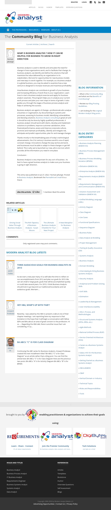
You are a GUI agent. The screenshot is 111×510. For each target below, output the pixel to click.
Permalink (50, 177)
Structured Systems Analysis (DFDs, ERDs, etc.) (90, 320)
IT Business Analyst (14, 477)
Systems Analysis (86, 255)
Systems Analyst (13, 488)
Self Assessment (64, 488)
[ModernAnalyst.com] (57, 436)
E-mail (58, 177)
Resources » (34, 30)
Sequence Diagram (87, 227)
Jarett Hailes (10, 272)
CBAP (82, 373)
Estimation (84, 296)
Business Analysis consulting (47, 118)
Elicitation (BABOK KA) (88, 166)
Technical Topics (86, 383)
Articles (32, 7)
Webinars (45, 30)
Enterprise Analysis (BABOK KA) (92, 171)
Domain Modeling (87, 266)
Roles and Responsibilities (90, 388)
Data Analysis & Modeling (90, 238)
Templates (59, 7)
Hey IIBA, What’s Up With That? (33, 305)
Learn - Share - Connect (22, 446)
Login (84, 2)
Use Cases (84, 217)
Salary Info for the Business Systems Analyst (90, 353)
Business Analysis (26, 177)
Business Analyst (13, 470)
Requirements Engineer (16, 481)
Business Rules (86, 232)
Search (51, 44)
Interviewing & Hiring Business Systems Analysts (91, 272)
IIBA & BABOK (85, 368)
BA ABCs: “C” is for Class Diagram (35, 342)
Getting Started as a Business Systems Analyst (91, 361)
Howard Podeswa (10, 312)
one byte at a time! (89, 449)
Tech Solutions (89, 446)
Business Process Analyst (17, 473)
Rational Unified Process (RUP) (92, 332)
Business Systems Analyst (17, 484)
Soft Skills (83, 291)
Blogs (40, 7)
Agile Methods (85, 327)
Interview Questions (74, 7)
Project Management (88, 243)
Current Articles (32, 44)
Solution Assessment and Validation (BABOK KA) (89, 193)
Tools (82, 393)
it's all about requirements (22, 449)
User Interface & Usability (90, 307)
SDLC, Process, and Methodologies (87, 313)
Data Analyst (12, 492)
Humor (49, 7)
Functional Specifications (90, 222)
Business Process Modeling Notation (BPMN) (90, 159)
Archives (43, 44)
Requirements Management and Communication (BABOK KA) (92, 185)
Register (74, 2)
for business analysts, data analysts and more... (55, 449)
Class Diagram (85, 212)
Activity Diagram (86, 207)
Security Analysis (86, 278)
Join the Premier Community (55, 446)
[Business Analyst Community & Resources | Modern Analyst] (24, 17)
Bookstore (62, 477)
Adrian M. (10, 349)
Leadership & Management (91, 301)
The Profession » (19, 30)
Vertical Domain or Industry (91, 378)
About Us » (56, 30)
